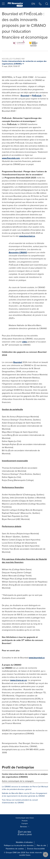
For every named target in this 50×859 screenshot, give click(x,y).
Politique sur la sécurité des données (19, 845)
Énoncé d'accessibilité (36, 848)
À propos (25, 823)
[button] (25, 43)
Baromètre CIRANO (18, 252)
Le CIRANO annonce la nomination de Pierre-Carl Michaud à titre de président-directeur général (25, 788)
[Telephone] (40, 4)
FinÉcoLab (36, 95)
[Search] (46, 4)
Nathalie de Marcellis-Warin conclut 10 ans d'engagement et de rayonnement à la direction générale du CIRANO (24, 794)
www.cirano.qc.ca (18, 680)
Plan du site (41, 845)
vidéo (24, 341)
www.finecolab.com (11, 158)
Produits (25, 821)
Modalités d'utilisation (24, 842)
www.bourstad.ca (27, 236)
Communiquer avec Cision (25, 818)
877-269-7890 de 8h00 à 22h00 (25, 833)
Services (23, 826)
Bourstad (25, 95)
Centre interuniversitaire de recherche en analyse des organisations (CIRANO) (25, 775)
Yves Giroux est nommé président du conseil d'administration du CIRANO (20, 801)
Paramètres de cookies (15, 848)
